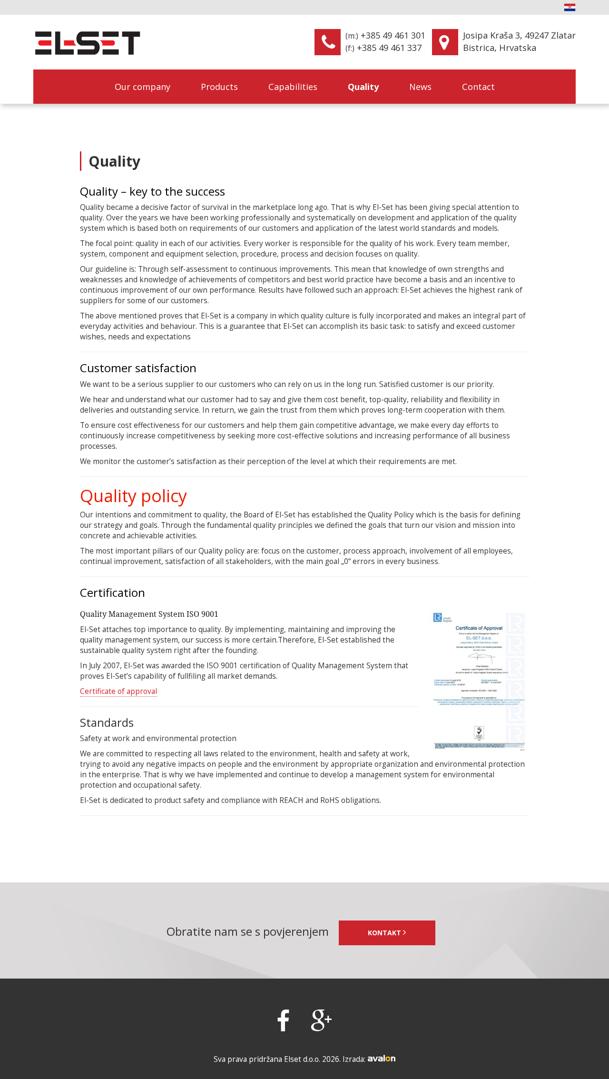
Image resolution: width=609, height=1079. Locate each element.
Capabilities (292, 86)
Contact (478, 86)
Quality (363, 86)
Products (219, 86)
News (420, 86)
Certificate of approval (118, 691)
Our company (142, 86)
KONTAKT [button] (385, 932)
